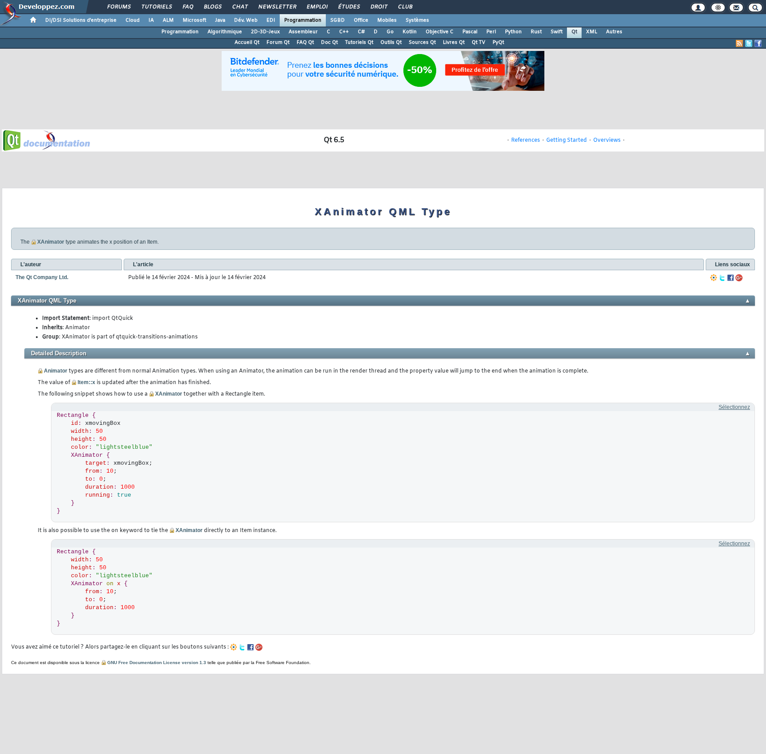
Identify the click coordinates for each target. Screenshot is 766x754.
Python (513, 32)
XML (591, 32)
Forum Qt (277, 42)
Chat (239, 7)
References (525, 140)
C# (361, 32)
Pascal (469, 32)
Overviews (607, 140)
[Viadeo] (713, 277)
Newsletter (277, 7)
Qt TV (478, 42)
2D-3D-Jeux (265, 32)
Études (348, 7)
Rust (536, 32)
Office (361, 20)
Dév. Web (246, 20)
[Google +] (739, 277)
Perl (491, 32)
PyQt (498, 42)
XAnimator (50, 242)
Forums (118, 7)
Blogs (212, 7)
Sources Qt (422, 42)
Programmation (302, 20)
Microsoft (194, 20)
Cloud (132, 20)
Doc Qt (329, 42)
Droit (378, 7)
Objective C (439, 32)
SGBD (337, 20)
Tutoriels (156, 7)
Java (220, 20)
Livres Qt (454, 42)
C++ (344, 32)
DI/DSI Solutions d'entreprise (81, 20)
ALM (168, 20)
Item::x (86, 382)
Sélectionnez (734, 407)
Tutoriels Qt (359, 42)
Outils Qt (391, 42)
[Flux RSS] (739, 43)
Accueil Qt (246, 42)
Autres (614, 32)
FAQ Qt (305, 42)
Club (405, 7)
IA (151, 20)
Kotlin (410, 32)
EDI (270, 20)
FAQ (187, 7)
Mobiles (387, 20)
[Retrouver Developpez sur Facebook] (758, 43)
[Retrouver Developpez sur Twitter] (748, 43)
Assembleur (303, 32)
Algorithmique (224, 32)
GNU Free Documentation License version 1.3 (156, 662)
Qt (574, 32)
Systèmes (417, 20)
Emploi (316, 7)
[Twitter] (722, 277)
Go (390, 32)
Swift (557, 32)
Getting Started (566, 140)
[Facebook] (730, 277)
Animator (55, 371)
